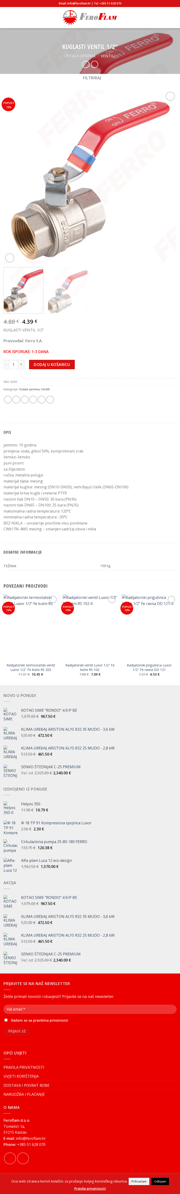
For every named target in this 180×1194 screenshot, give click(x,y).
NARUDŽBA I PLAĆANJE (24, 1094)
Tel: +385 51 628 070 (107, 3)
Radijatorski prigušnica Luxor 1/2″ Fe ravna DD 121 (149, 667)
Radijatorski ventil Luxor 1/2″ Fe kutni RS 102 (90, 667)
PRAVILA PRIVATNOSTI (24, 1067)
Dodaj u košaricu (52, 364)
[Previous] (13, 177)
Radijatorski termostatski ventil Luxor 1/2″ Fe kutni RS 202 (31, 667)
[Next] (167, 177)
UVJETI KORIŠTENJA (21, 1076)
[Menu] (6, 17)
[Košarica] (174, 17)
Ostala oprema (80, 56)
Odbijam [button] (160, 1181)
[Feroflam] (90, 18)
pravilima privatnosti (50, 1020)
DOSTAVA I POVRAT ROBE (26, 1085)
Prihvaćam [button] (138, 1181)
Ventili (108, 56)
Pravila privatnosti (90, 1188)
